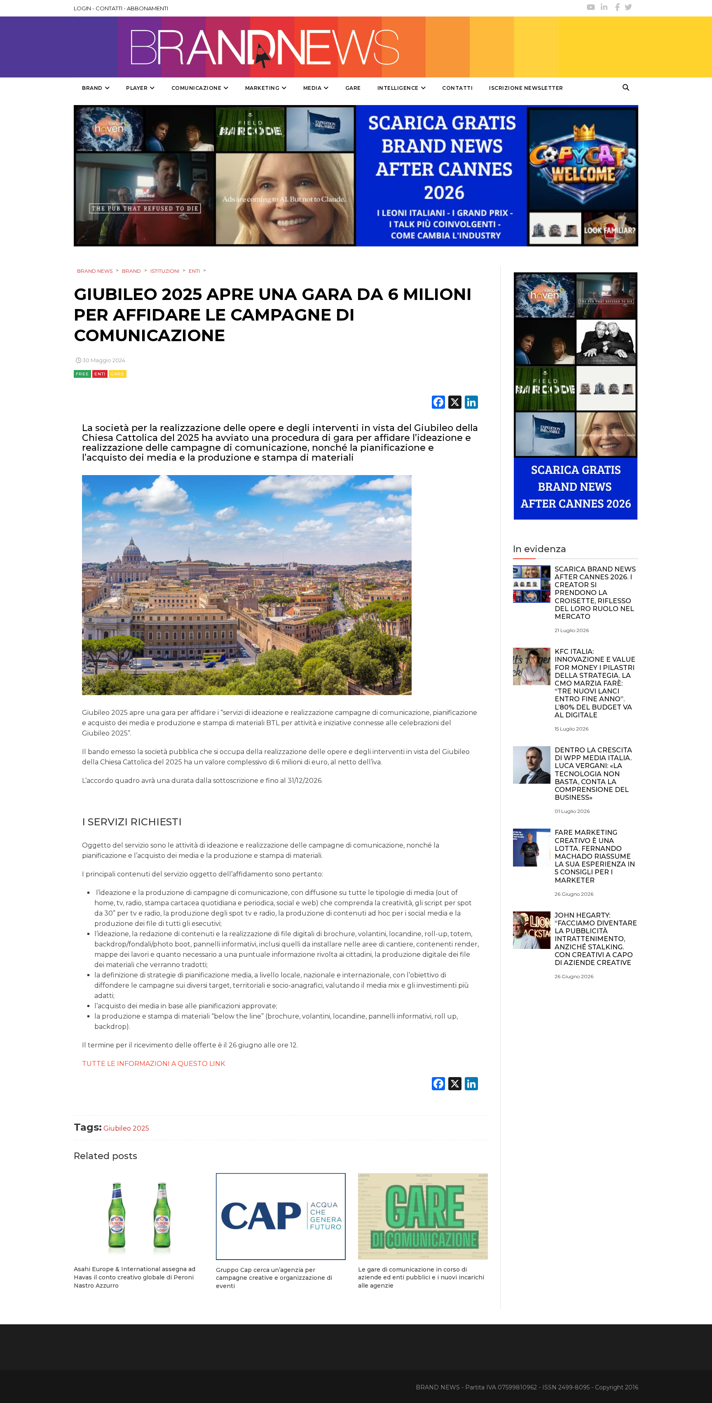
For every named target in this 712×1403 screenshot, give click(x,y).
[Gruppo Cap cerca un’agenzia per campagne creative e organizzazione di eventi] (281, 1216)
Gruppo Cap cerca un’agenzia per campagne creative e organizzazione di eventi (274, 1278)
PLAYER (137, 88)
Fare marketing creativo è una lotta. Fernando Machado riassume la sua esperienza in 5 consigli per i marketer (595, 856)
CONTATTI (109, 8)
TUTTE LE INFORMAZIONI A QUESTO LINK (153, 1064)
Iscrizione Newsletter (526, 88)
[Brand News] (316, 46)
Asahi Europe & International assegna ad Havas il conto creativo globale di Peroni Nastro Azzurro (134, 1277)
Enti (99, 374)
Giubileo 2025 (126, 1128)
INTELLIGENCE (398, 88)
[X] (455, 403)
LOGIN (82, 8)
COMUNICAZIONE (196, 88)
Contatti (457, 88)
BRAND (92, 88)
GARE (353, 88)
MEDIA (312, 88)
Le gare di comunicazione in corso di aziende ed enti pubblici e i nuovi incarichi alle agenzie (421, 1277)
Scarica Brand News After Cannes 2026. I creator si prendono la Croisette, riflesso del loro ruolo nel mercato (595, 593)
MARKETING (262, 88)
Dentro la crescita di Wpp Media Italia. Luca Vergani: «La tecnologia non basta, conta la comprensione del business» (593, 773)
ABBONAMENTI (147, 8)
